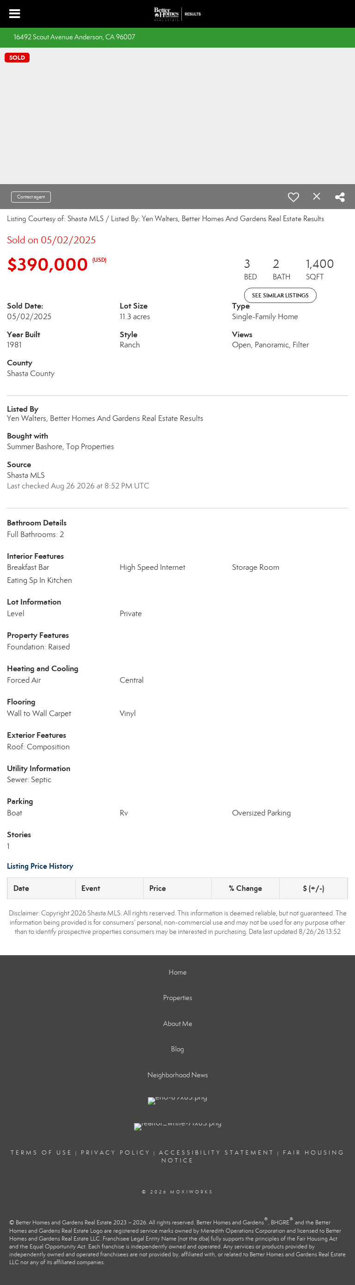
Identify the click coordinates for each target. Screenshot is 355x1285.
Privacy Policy (116, 1152)
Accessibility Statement (217, 1152)
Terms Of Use (42, 1152)
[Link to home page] (177, 14)
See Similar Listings (280, 295)
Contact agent (31, 197)
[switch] (293, 197)
